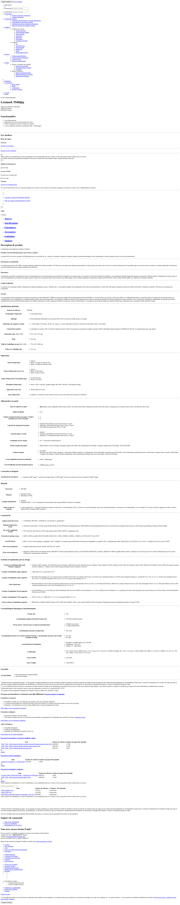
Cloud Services (20, 46)
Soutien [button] (6, 63)
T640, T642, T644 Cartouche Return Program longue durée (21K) (20, 746)
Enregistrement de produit (23, 68)
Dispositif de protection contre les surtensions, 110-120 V (18, 794)
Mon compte (16, 84)
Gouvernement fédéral (22, 32)
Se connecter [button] (8, 83)
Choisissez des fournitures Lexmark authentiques (26, 20)
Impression (19, 49)
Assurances (19, 36)
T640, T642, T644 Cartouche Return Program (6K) (16, 748)
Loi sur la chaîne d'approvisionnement (15, 849)
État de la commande (10, 823)
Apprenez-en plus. (80, 717)
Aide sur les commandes (11, 822)
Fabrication (19, 39)
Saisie (17, 51)
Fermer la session (17, 89)
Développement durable (11, 868)
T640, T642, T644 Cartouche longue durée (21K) (16, 777)
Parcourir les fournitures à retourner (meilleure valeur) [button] (18, 738)
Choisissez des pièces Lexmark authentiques (25, 24)
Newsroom (7, 851)
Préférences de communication (13, 869)
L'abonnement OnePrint (19, 56)
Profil (13, 86)
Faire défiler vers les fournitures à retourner (13, 708)
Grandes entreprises (18, 17)
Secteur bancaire (21, 30)
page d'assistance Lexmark (44, 841)
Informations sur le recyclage (13, 825)
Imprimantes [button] (8, 14)
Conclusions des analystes (12, 858)
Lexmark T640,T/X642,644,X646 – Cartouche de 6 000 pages (19, 775)
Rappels (6, 891)
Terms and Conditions (11, 889)
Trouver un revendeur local (9, 184)
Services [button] (6, 54)
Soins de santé (20, 34)
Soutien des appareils (22, 66)
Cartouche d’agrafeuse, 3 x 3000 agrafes (13, 762)
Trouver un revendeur (10, 864)
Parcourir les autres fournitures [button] (11, 756)
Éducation (19, 37)
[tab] (91, 218)
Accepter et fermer (7, 902)
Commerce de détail (22, 41)
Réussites (7, 871)
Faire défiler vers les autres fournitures (12, 734)
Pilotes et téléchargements (23, 73)
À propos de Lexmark (11, 856)
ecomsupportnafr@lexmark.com (15, 836)
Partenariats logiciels (22, 52)
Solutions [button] (7, 27)
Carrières (7, 859)
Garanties (18, 69)
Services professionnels (19, 61)
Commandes (15, 88)
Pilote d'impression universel (24, 74)
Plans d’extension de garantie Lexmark (23, 25)
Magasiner (7, 81)
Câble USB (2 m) (6, 792)
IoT (17, 44)
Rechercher (7, 8)
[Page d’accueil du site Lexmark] (17, 1)
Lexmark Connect (9, 866)
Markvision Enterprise (22, 76)
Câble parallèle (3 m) (7, 790)
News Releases (9, 846)
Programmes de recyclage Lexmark (22, 22)
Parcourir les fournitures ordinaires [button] (12, 769)
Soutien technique (9, 854)
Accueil (6, 92)
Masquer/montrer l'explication (54, 694)
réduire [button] (3, 752)
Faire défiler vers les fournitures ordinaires (13, 720)
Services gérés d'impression (20, 57)
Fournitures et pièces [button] (10, 19)
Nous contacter (8, 861)
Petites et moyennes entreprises (21, 15)
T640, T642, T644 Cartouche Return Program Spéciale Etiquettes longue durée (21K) (26, 744)
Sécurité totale (20, 47)
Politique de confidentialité (12, 888)
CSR (5, 848)
